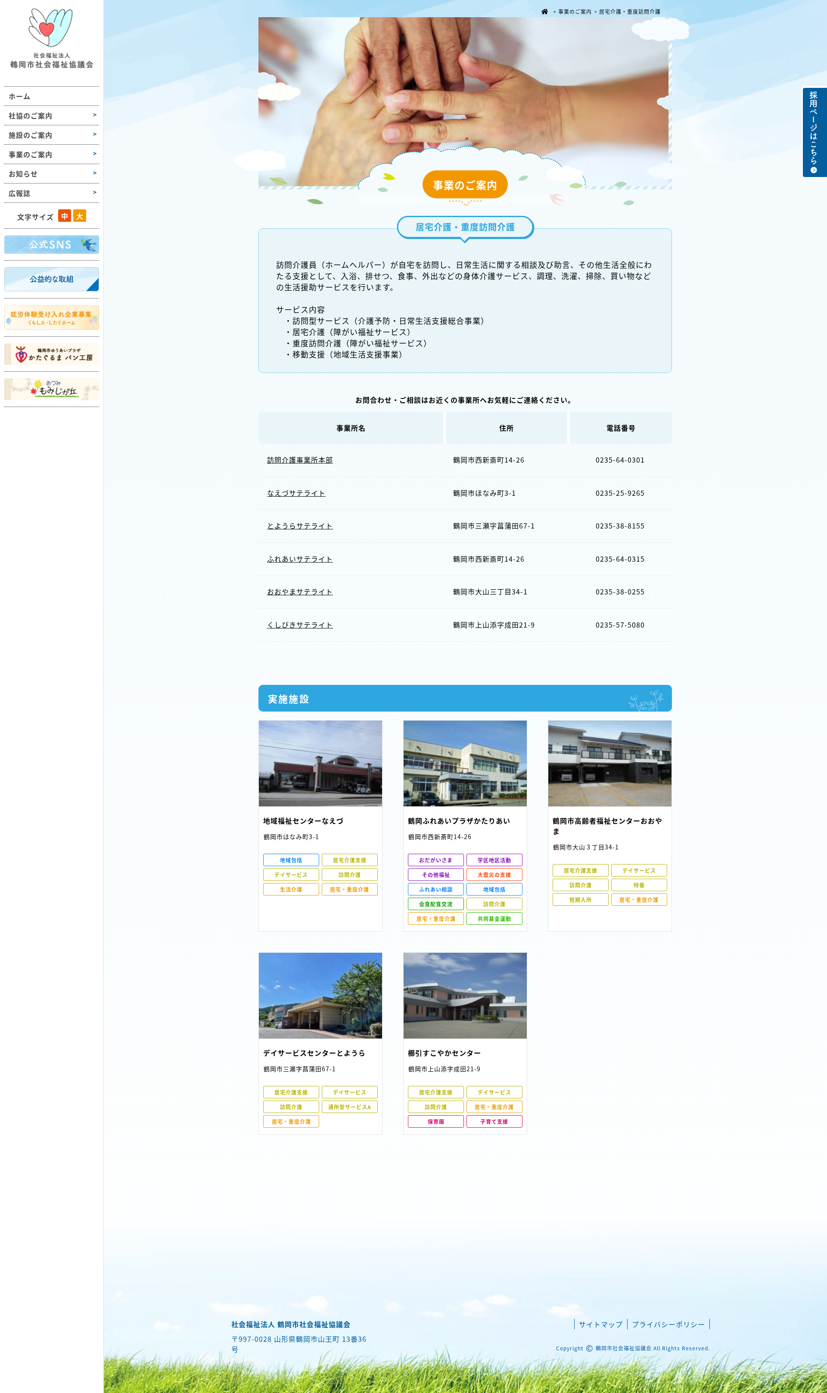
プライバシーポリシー (668, 1324)
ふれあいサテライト (300, 558)
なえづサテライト (296, 493)
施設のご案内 (31, 135)
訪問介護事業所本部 (300, 459)
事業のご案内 (31, 154)
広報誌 (20, 193)
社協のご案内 (31, 115)
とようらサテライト (300, 525)
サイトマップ (601, 1324)
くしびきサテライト (300, 624)
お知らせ (23, 173)
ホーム (20, 96)
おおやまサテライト (300, 591)
